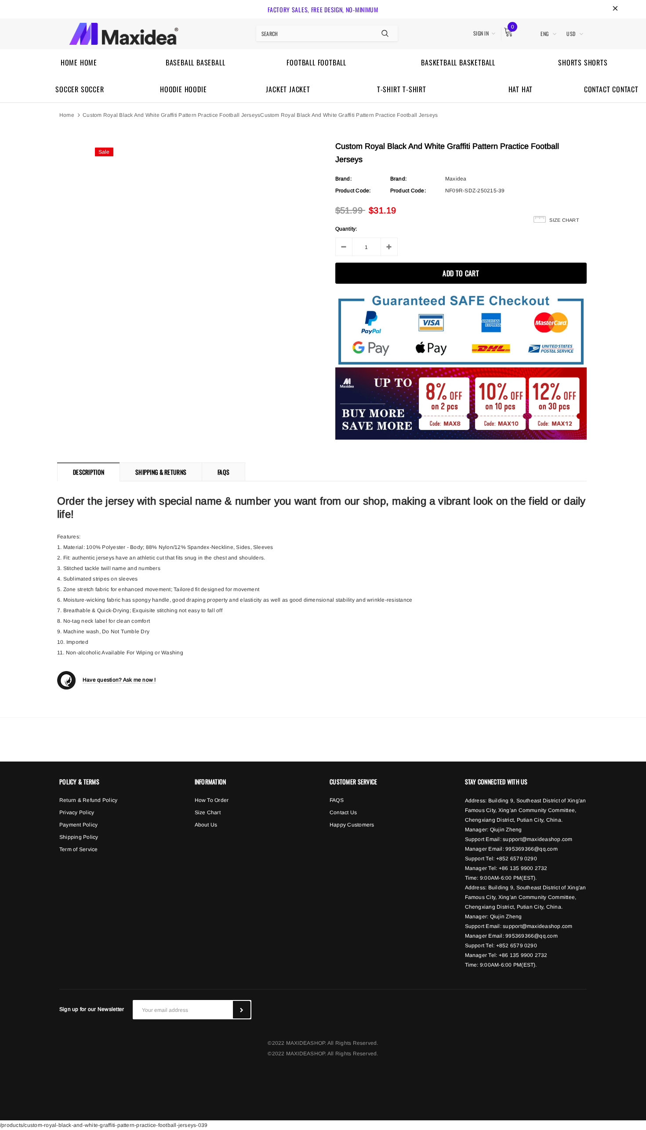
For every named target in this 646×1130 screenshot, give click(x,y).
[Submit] (241, 1009)
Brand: (343, 179)
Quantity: (346, 229)
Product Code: (353, 191)
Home (66, 115)
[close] (615, 9)
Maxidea (456, 179)
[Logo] (123, 32)
